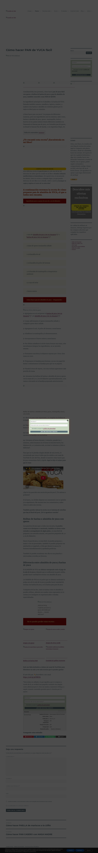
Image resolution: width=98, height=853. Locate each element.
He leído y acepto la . (44, 428)
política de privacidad (49, 428)
